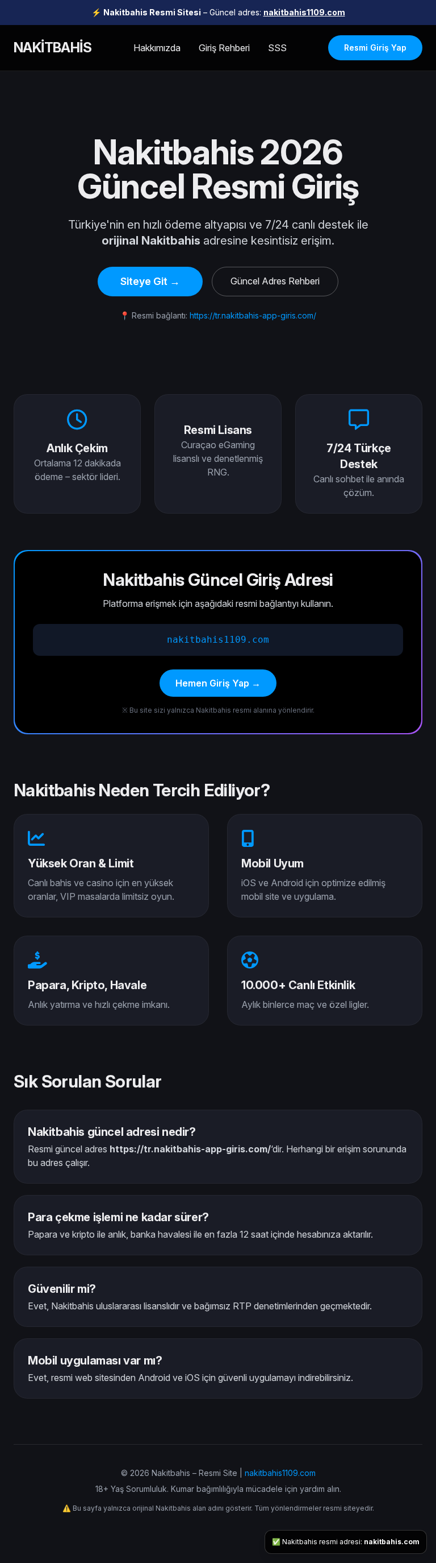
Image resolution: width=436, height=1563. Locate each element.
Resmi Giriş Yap (375, 47)
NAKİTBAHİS (52, 47)
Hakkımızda (157, 47)
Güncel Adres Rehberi (275, 281)
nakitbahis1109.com (304, 12)
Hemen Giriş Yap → (218, 683)
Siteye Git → (150, 281)
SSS (277, 47)
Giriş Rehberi (224, 47)
